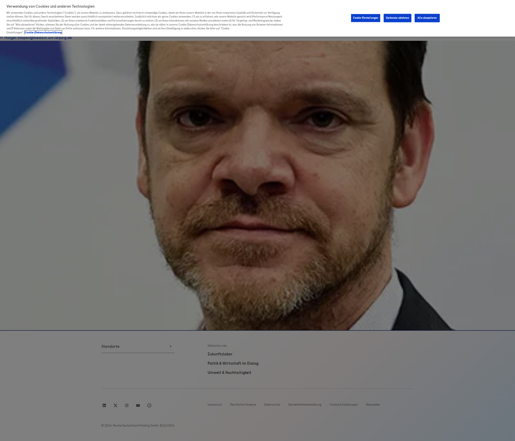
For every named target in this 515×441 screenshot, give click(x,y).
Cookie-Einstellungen (365, 18)
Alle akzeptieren (427, 18)
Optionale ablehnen (397, 18)
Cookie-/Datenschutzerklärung (43, 32)
